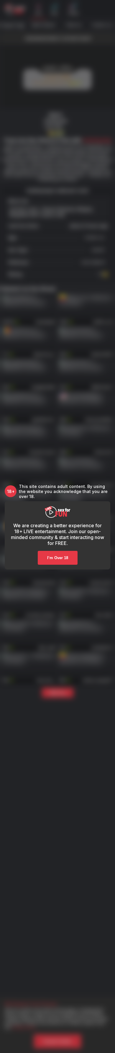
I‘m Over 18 (57, 558)
